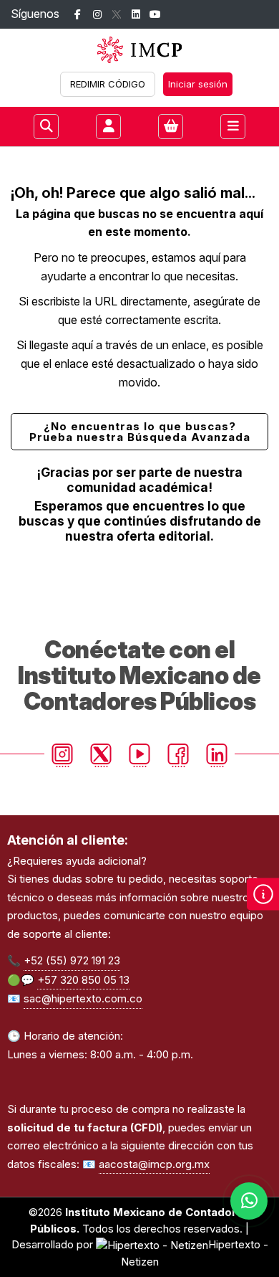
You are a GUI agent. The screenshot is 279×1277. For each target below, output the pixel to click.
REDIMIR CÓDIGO (107, 84)
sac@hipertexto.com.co (83, 998)
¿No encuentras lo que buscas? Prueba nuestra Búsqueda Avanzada (139, 431)
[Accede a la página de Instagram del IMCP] (97, 14)
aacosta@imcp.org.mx (154, 1164)
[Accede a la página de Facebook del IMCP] (77, 14)
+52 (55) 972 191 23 (72, 960)
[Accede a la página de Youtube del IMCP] (155, 14)
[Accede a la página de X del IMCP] (116, 14)
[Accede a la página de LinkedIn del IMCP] (135, 14)
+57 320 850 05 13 (83, 980)
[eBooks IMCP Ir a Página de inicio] (139, 50)
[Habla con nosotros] (249, 1201)
